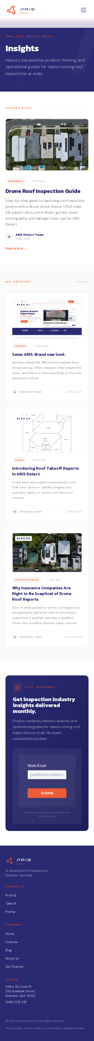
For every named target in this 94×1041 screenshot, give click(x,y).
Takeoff (10, 903)
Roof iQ (10, 895)
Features (11, 942)
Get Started (14, 966)
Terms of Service (34, 1028)
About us (12, 958)
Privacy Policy (14, 1028)
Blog (8, 950)
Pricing (10, 912)
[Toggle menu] (83, 10)
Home (9, 934)
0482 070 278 (16, 1002)
